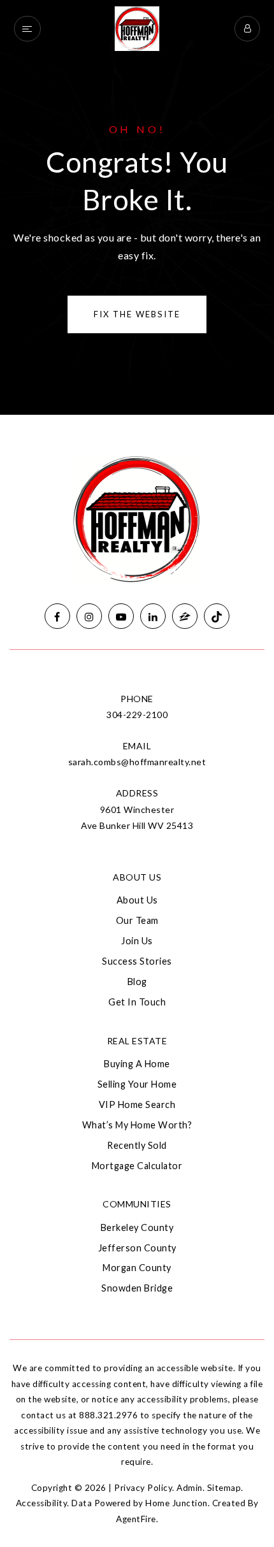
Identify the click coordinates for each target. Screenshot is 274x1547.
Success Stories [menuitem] (137, 961)
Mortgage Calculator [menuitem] (137, 1165)
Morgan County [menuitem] (137, 1267)
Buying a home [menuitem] (137, 1063)
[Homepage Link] (137, 27)
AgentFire (136, 1519)
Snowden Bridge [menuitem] (137, 1288)
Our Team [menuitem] (137, 920)
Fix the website (137, 314)
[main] (137, 207)
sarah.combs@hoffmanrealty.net (137, 761)
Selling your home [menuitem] (137, 1084)
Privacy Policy (143, 1488)
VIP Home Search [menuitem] (137, 1104)
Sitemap (224, 1488)
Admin (190, 1488)
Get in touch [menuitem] (137, 1002)
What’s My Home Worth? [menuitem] (137, 1124)
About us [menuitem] (137, 900)
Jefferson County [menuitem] (137, 1247)
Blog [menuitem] (137, 981)
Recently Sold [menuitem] (137, 1145)
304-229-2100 (137, 714)
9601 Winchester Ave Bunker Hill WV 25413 (137, 817)
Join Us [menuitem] (137, 940)
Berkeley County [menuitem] (137, 1227)
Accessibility (42, 1503)
